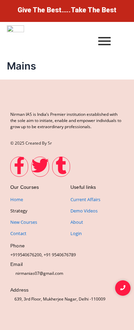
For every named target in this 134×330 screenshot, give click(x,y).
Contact (18, 233)
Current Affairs (85, 199)
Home (16, 199)
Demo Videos (84, 211)
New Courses (23, 222)
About (76, 222)
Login (76, 233)
